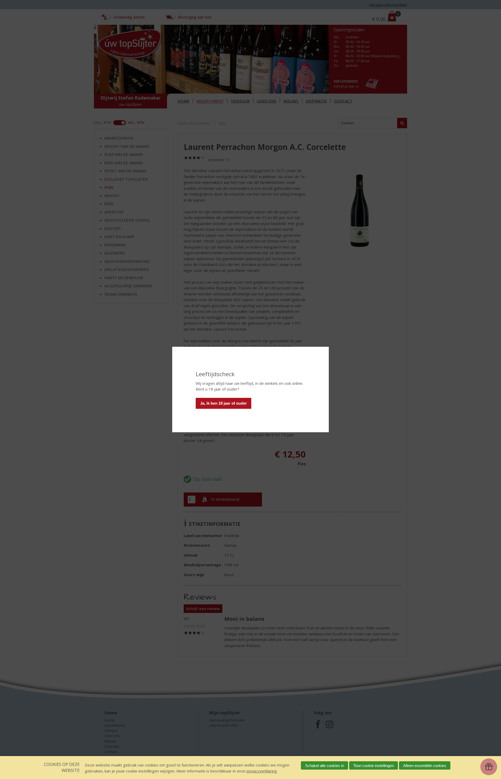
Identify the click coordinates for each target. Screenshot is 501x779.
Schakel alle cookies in (324, 765)
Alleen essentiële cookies (424, 765)
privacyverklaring (262, 771)
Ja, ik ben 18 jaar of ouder (223, 403)
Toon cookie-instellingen (373, 765)
